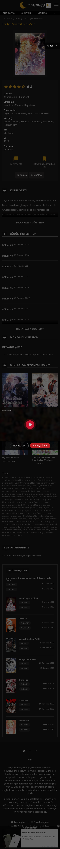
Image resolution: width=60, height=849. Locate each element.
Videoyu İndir (40, 445)
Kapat (50, 45)
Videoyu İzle (19, 445)
